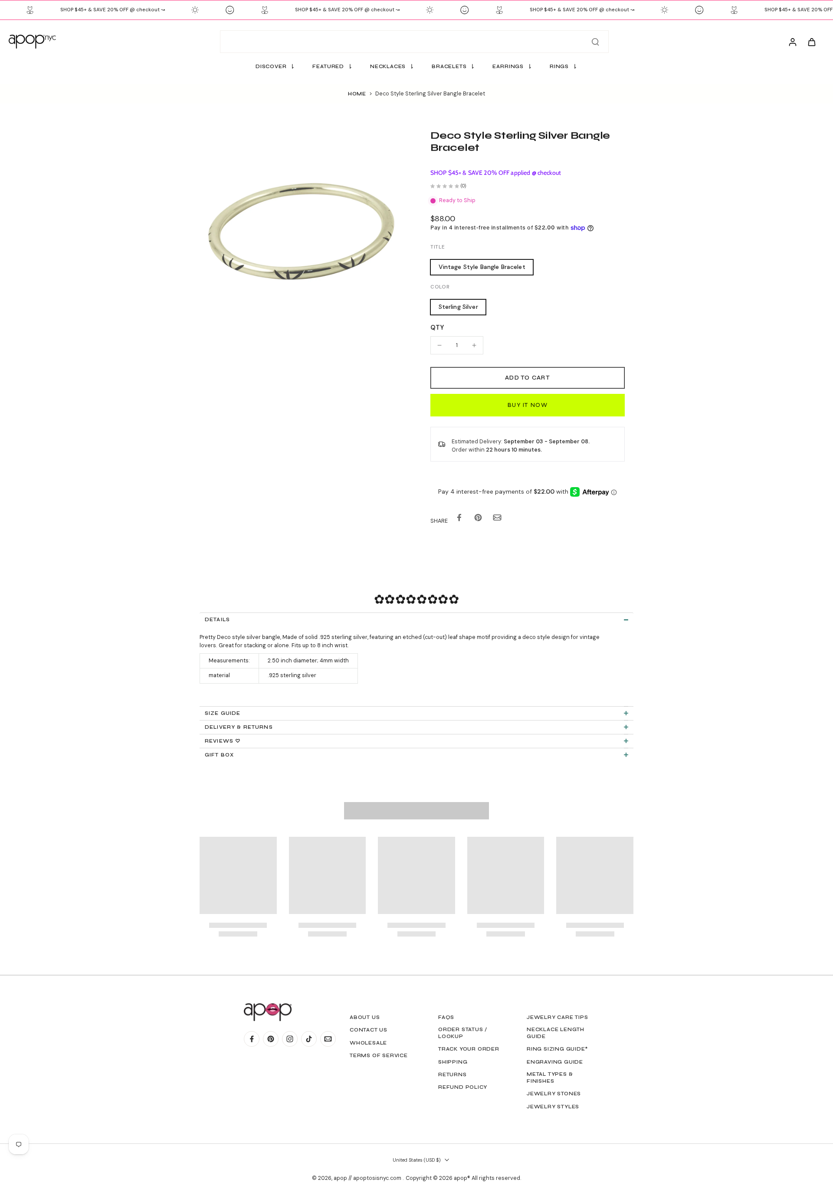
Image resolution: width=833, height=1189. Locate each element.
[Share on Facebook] (459, 519)
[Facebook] (251, 1039)
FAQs (446, 1017)
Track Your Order (468, 1049)
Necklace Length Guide (555, 1032)
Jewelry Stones (554, 1094)
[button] (527, 378)
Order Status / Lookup (462, 1032)
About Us (365, 1017)
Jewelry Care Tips (557, 1017)
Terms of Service (379, 1055)
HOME (357, 94)
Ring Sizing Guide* (557, 1049)
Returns (452, 1074)
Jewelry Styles (553, 1107)
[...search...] (595, 42)
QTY (437, 327)
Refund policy (462, 1087)
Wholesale (368, 1043)
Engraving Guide (555, 1062)
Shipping (452, 1062)
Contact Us (368, 1030)
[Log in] (792, 41)
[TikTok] (309, 1039)
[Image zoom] (301, 231)
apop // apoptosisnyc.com (368, 1178)
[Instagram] (290, 1039)
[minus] (439, 345)
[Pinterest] (271, 1039)
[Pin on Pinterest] (478, 519)
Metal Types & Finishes (550, 1077)
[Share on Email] (497, 519)
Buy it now (528, 405)
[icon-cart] (811, 41)
